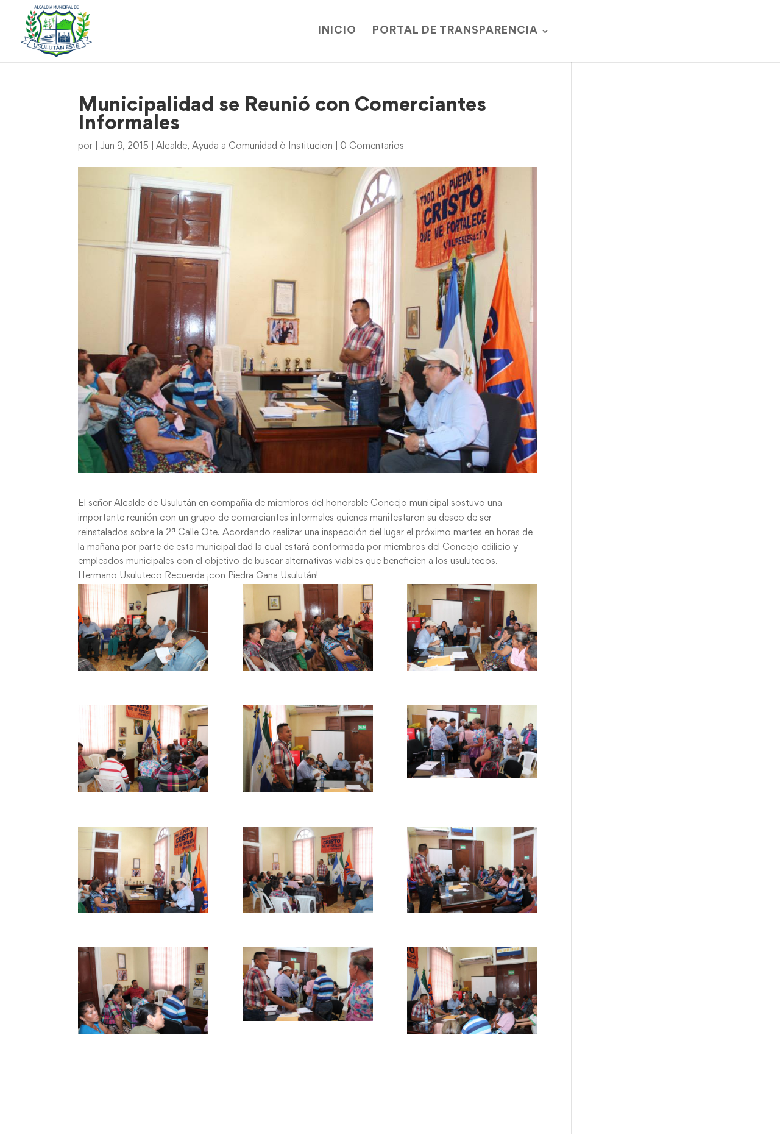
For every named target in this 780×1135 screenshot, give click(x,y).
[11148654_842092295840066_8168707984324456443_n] (308, 627)
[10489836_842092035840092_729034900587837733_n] (143, 627)
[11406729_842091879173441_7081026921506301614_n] (472, 870)
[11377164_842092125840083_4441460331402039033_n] (143, 748)
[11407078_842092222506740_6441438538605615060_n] (143, 990)
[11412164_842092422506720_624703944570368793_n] (308, 983)
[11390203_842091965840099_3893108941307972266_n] (308, 748)
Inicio (337, 31)
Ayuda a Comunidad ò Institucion (262, 146)
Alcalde (171, 146)
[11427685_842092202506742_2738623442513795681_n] (472, 990)
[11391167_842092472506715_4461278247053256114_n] (472, 741)
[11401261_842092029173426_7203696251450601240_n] (308, 870)
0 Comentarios (372, 146)
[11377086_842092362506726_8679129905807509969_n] (472, 627)
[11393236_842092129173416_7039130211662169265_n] (143, 870)
